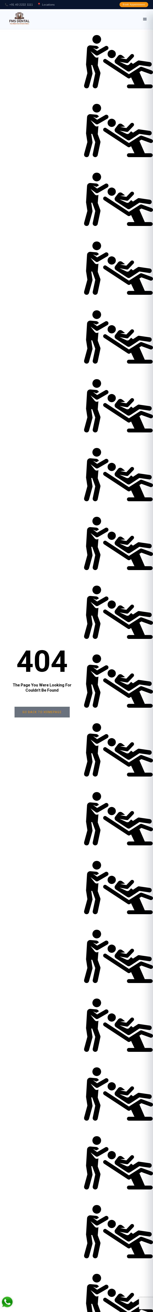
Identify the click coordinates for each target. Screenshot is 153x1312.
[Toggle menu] (145, 19)
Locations (48, 4)
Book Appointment (134, 4)
